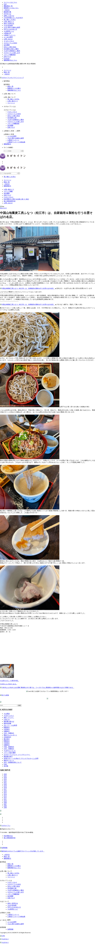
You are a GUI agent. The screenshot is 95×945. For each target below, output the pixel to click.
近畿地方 (7, 731)
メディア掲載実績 (10, 54)
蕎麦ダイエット (9, 760)
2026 (5, 774)
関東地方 (7, 727)
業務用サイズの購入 (14, 88)
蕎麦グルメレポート (10, 735)
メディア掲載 (8, 191)
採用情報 (10, 929)
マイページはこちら (10, 2)
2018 (5, 787)
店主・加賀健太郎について (13, 762)
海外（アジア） (9, 717)
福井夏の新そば (9, 721)
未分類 (6, 766)
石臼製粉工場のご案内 (11, 49)
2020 (5, 784)
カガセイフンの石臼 (10, 43)
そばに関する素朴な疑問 (12, 27)
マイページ (7, 70)
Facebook (6, 58)
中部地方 (7, 729)
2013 (5, 796)
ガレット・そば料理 (10, 725)
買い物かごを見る (10, 19)
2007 (5, 804)
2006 (5, 806)
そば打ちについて (10, 750)
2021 (5, 782)
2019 (5, 786)
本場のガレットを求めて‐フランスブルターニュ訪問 (21, 758)
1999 (5, 807)
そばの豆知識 (8, 25)
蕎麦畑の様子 (8, 756)
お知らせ (7, 719)
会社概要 (7, 45)
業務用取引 (7, 144)
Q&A (5, 764)
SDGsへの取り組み (10, 47)
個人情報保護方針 (10, 201)
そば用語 (7, 713)
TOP (5, 4)
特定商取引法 (8, 836)
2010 (5, 801)
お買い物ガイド (9, 21)
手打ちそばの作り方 (10, 29)
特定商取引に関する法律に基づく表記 (16, 199)
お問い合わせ (8, 39)
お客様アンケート (10, 35)
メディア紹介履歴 (10, 752)
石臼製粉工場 (11, 117)
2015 (5, 792)
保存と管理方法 (9, 23)
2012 (5, 797)
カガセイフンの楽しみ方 (12, 53)
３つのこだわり (9, 41)
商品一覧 (7, 72)
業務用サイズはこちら (11, 8)
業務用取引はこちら (10, 60)
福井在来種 (7, 723)
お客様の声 (7, 33)
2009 (5, 802)
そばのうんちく (9, 715)
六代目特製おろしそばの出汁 (13, 17)
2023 (5, 779)
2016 (5, 791)
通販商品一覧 (8, 6)
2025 (5, 776)
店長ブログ (7, 56)
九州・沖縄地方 (9, 733)
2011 (5, 799)
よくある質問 (8, 37)
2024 (5, 777)
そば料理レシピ (9, 31)
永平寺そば (7, 14)
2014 (5, 794)
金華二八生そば (9, 16)
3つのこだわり (12, 112)
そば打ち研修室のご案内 (12, 51)
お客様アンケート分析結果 (16, 142)
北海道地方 (7, 737)
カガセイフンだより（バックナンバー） (17, 754)
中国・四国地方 (9, 747)
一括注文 (7, 10)
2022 (5, 781)
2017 (5, 789)
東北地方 (7, 739)
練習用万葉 (7, 12)
